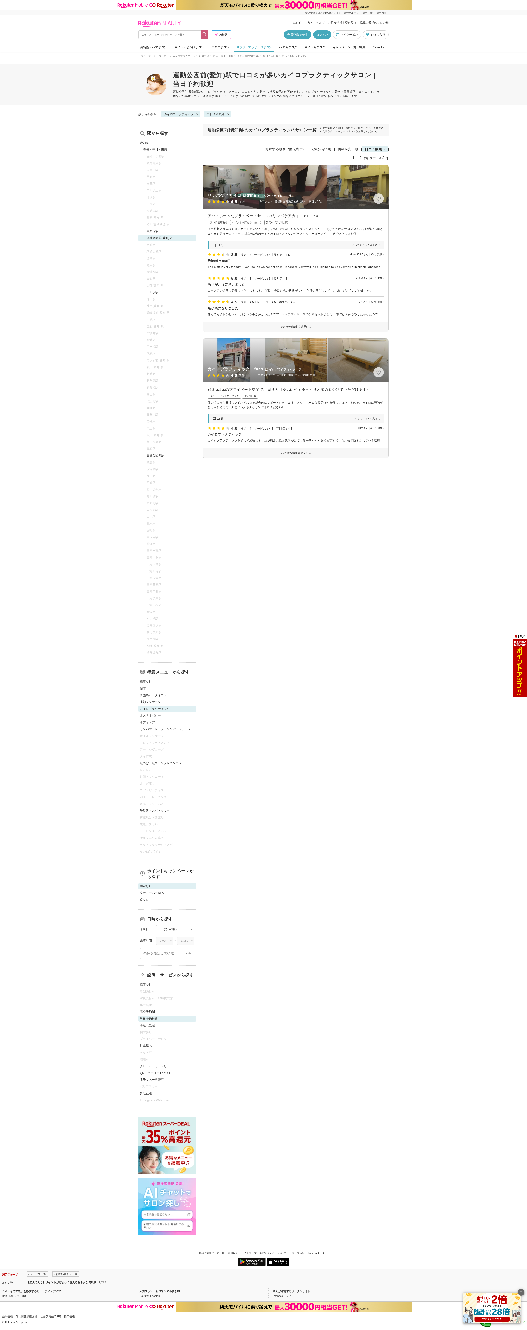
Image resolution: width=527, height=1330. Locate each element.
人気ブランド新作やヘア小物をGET (161, 1291)
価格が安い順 (348, 149)
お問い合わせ (267, 1253)
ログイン (322, 34)
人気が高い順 (321, 149)
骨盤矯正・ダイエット (155, 695)
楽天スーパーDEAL (153, 892)
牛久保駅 (153, 231)
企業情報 (7, 1316)
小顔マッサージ (150, 702)
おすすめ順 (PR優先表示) (284, 149)
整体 (143, 688)
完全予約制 (147, 1011)
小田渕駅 (153, 292)
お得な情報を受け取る (342, 22)
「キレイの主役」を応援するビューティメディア (31, 1291)
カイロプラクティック (185, 56)
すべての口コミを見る (365, 245)
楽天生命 (368, 12)
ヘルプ (320, 22)
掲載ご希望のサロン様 (374, 22)
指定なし (146, 681)
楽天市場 (382, 12)
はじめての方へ (303, 22)
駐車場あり (147, 1045)
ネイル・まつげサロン (189, 47)
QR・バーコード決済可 (155, 1073)
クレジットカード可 (153, 1066)
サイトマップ (249, 1253)
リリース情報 (297, 1253)
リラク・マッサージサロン (254, 47)
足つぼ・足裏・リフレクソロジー (162, 763)
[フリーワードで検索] (205, 34)
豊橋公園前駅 (155, 455)
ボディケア (147, 722)
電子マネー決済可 (152, 1079)
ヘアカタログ (288, 47)
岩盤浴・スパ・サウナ (155, 810)
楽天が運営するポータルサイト (291, 1291)
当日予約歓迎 (270, 56)
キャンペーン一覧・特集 (349, 47)
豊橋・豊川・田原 (223, 56)
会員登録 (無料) (297, 34)
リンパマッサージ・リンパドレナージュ (167, 729)
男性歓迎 (146, 1093)
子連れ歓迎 (147, 1025)
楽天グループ (351, 12)
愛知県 (205, 56)
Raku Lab (380, 47)
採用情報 (69, 1316)
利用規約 (233, 1253)
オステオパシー (150, 715)
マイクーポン (349, 34)
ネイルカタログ (314, 47)
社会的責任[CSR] (50, 1316)
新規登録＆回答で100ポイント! (322, 12)
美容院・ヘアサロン (153, 47)
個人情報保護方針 (26, 1316)
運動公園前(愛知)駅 (248, 56)
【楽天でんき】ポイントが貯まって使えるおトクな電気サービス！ (67, 1282)
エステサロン (220, 47)
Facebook (314, 1253)
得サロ (144, 899)
